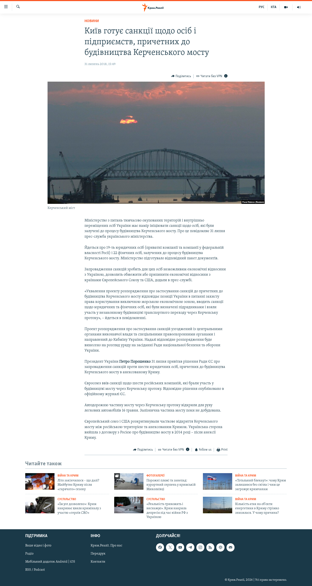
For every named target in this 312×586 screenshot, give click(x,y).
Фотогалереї (155, 475)
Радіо (29, 553)
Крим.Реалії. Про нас (106, 545)
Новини (91, 21)
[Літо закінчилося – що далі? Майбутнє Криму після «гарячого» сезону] (40, 481)
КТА (273, 7)
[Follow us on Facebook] (160, 547)
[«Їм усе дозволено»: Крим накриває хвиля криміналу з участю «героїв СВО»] (40, 505)
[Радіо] (298, 7)
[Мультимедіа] (286, 7)
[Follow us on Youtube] (180, 547)
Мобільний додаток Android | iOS (50, 561)
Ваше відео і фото (38, 545)
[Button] (181, 76)
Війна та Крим (68, 475)
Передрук (98, 553)
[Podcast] (220, 547)
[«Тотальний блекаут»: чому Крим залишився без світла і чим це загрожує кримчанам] (217, 481)
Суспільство (67, 499)
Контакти (98, 561)
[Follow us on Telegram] (190, 547)
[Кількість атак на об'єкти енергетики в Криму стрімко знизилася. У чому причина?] (217, 505)
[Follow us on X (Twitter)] (170, 547)
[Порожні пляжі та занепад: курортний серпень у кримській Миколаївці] (128, 481)
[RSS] (210, 547)
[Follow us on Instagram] (200, 547)
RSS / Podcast (35, 570)
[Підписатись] (230, 547)
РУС (261, 7)
